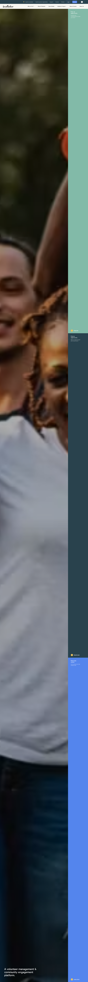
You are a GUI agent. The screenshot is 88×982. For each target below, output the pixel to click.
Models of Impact (61, 6)
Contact (62, 2)
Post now (76, 330)
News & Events (73, 6)
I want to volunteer (29, 2)
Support (51, 2)
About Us (82, 6)
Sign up (74, 2)
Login (68, 2)
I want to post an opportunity (41, 2)
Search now (76, 655)
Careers (57, 2)
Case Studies (51, 6)
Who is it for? (31, 6)
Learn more (76, 979)
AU (81, 1)
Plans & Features (41, 6)
